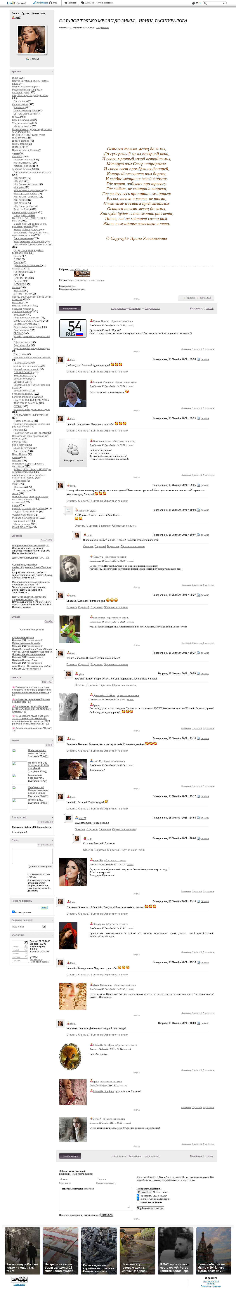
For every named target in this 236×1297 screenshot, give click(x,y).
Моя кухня (19, 187)
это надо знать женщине (25, 518)
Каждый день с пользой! (26, 369)
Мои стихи (19, 290)
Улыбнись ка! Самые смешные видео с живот (38, 790)
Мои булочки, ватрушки (26, 184)
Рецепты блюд (21, 209)
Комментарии (39, 13)
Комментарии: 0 (34, 640)
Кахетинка (99, 617)
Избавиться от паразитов (27, 366)
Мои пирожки (21, 200)
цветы (15, 505)
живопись (17, 156)
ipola (29, 874)
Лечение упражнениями (26, 317)
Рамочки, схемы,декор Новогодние (32, 409)
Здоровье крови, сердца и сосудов (32, 348)
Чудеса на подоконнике (26, 511)
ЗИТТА (97, 1118)
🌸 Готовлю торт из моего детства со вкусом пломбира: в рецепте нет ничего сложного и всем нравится (31, 690)
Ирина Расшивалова (77, 280)
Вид (198, 3)
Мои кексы (19, 181)
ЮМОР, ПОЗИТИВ (21, 527)
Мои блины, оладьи (24, 206)
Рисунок (18, 281)
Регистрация (42, 2)
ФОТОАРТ (19, 284)
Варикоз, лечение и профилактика (32, 336)
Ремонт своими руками (26, 110)
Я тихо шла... (36, 799)
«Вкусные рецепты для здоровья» (30, 95)
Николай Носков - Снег (24, 660)
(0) (47, 545)
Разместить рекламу (211, 1286)
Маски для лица (22, 524)
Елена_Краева (101, 321)
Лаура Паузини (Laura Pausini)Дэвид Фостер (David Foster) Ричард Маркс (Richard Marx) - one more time (32, 652)
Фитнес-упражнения (23, 86)
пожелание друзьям (22, 394)
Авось (88, 2)
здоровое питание (22, 169)
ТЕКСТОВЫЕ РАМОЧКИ (26, 403)
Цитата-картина (20, 141)
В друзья (34, 59)
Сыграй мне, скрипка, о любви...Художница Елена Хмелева (31, 566)
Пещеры (18, 262)
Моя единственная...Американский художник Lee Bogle (31, 583)
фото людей (18, 502)
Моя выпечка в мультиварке (28, 190)
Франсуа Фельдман (23, 637)
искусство (17, 268)
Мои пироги (20, 178)
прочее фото (19, 445)
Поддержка (193, 3)
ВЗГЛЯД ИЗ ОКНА (23, 293)
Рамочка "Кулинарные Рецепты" (31, 433)
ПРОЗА (16, 117)
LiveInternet (17, 3)
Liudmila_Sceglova (103, 1045)
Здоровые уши (21, 382)
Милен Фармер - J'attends (26, 643)
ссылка (130, 325)
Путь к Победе (19, 454)
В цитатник (208, 349)
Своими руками (20, 104)
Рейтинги (72, 2)
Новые (209, 308)
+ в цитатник (102, 27)
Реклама (16, 460)
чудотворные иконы (22, 515)
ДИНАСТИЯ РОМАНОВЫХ (28, 265)
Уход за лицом (21, 521)
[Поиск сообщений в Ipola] (44, 907)
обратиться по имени (122, 321)
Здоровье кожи (21, 330)
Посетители (36, 959)
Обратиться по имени (116, 371)
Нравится (191, 297)
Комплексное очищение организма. (32, 357)
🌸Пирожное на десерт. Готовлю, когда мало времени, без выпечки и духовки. (31, 709)
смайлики (89, 1188)
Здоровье (19, 314)
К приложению (45, 822)
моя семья (17, 302)
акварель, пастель (23, 159)
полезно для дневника (24, 397)
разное (16, 457)
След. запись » (152, 308)
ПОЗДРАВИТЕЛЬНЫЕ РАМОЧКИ (31, 415)
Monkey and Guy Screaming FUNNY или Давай (38, 765)
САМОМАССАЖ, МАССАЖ (28, 321)
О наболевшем (20, 144)
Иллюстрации (21, 272)
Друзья (25, 13)
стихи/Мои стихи (79, 269)
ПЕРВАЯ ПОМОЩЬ (24, 372)
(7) (45, 771)
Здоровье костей (22, 390)
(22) (46, 803)
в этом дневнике (23, 912)
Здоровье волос (22, 363)
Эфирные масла (22, 342)
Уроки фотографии (24, 448)
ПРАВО (17, 259)
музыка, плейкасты (22, 305)
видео (15, 78)
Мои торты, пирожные (25, 193)
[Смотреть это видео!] (20, 754)
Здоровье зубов (22, 345)
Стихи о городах (22, 490)
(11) (46, 796)
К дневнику (135, 308)
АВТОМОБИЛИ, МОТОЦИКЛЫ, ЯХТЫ (33, 244)
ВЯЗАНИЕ (19, 107)
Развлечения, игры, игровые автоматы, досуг (27, 91)
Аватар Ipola (31, 39)
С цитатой (197, 349)
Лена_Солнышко (102, 985)
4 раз (74, 286)
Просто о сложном (23, 421)
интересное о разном (23, 212)
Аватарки (19, 430)
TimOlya (98, 556)
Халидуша (99, 924)
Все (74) (49, 621)
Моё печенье (20, 203)
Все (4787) (47, 682)
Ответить (186, 349)
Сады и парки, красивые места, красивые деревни (29, 225)
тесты (15, 493)
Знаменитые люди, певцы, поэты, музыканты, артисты (30, 234)
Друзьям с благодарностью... (28, 557)
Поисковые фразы (39, 962)
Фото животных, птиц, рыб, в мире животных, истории (30, 497)
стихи (15, 484)
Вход (55, 2)
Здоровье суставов (24, 324)
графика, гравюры (23, 166)
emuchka (98, 860)
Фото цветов (20, 451)
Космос (17, 256)
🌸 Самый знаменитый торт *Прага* (31, 728)
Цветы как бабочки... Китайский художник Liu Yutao (29, 598)
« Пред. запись (118, 308)
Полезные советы (23, 238)
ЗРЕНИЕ (18, 333)
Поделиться (205, 297)
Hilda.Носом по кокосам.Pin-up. (37, 752)
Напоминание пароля (106, 1183)
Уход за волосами (21, 123)
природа (16, 442)
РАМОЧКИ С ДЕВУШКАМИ (27, 400)
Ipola (13, 17)
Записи (15, 13)
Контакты (211, 1284)
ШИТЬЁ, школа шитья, (25, 113)
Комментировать (70, 308)
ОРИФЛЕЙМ (18, 147)
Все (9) (49, 745)
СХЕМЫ (18, 406)
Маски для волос (22, 126)
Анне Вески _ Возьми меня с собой (31, 666)
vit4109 (97, 761)
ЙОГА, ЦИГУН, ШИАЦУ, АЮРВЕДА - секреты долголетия (31, 470)
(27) (46, 756)
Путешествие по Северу (25, 150)
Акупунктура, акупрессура (27, 327)
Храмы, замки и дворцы (26, 229)
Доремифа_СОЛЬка (104, 695)
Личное (16, 287)
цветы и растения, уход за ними (29, 508)
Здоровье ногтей (22, 375)
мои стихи (96, 280)
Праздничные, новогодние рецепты (32, 172)
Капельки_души (102, 441)
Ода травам (20, 354)
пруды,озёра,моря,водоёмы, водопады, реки (28, 251)
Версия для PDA (211, 1281)
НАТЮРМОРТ (21, 278)
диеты (15, 153)
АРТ (16, 275)
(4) (45, 781)
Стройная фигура (21, 120)
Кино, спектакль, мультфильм (29, 241)
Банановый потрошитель (36, 776)
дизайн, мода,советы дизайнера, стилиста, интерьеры (29, 476)
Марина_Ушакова (103, 382)
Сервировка (20, 481)
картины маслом (22, 163)
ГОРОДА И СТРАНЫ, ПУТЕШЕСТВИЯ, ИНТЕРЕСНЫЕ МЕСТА (29, 218)
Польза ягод (20, 101)
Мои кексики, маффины (26, 196)
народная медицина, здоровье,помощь (23, 310)
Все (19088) (47, 540)
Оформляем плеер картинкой (28, 545)
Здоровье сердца (23, 378)
